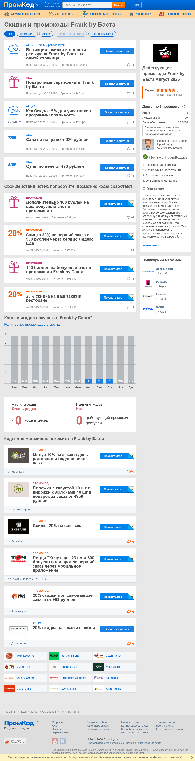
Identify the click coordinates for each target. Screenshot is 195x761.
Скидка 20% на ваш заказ (59, 525)
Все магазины (164, 725)
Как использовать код (134, 725)
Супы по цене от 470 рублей (55, 166)
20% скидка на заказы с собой (64, 627)
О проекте (58, 722)
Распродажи (143, 13)
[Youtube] (55, 741)
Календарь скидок (98, 725)
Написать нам (130, 722)
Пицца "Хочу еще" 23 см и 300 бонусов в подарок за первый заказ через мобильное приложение (64, 564)
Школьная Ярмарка (178, 13)
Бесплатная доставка (134, 732)
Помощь (57, 729)
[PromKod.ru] (21, 4)
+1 (132, 64)
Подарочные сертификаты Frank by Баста (60, 84)
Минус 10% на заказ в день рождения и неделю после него (60, 458)
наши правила (125, 757)
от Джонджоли (17, 643)
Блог (136, 4)
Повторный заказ (102, 33)
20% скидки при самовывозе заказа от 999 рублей (63, 597)
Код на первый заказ (71, 33)
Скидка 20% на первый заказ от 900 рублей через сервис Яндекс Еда (60, 239)
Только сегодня (165, 722)
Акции (46, 33)
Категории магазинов (169, 729)
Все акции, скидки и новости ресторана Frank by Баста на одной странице (56, 53)
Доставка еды (64, 13)
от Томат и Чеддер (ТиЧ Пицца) (28, 578)
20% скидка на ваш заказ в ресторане (53, 298)
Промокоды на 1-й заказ (106, 13)
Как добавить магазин (135, 729)
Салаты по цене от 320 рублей (57, 139)
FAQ (54, 725)
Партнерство (60, 732)
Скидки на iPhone (97, 722)
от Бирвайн (15, 541)
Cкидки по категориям (25, 13)
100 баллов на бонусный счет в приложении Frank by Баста (58, 269)
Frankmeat (150, 245)
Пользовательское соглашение (106, 742)
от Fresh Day (16, 471)
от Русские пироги (19, 509)
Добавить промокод (99, 729)
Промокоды (27, 33)
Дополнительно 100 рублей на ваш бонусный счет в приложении (57, 206)
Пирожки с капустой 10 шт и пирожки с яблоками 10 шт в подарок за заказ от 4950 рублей (62, 494)
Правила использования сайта (143, 742)
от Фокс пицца (17, 611)
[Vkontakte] (63, 741)
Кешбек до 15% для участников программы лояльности (58, 112)
